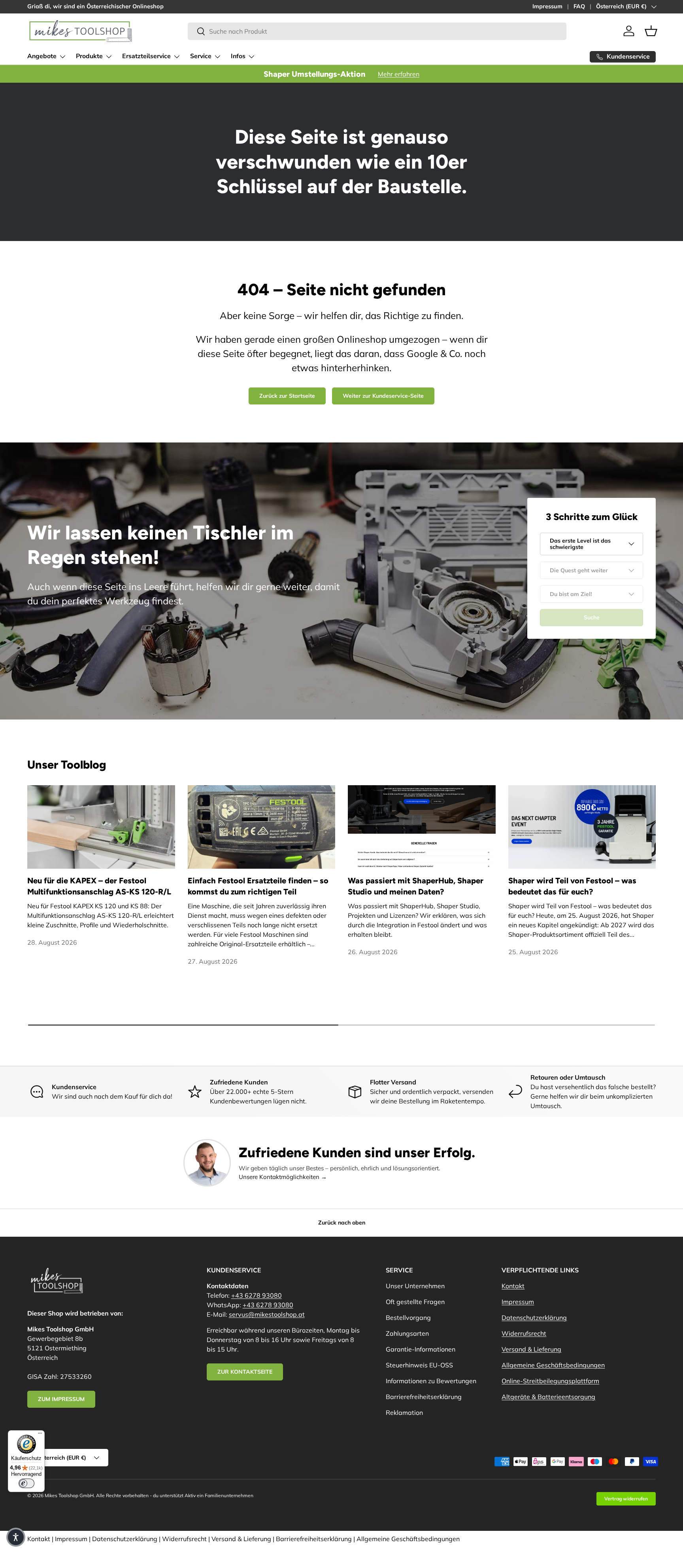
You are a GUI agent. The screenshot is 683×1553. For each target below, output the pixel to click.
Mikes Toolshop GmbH (69, 1495)
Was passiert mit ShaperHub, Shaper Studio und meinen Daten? (415, 886)
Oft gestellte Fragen (415, 1302)
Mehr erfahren (398, 74)
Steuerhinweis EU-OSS (419, 1365)
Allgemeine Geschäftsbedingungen (553, 1365)
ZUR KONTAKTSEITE (244, 1371)
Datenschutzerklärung (534, 1317)
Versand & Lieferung (531, 1349)
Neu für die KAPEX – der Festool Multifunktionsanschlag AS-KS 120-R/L (99, 886)
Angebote (42, 56)
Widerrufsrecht (524, 1333)
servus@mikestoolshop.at (267, 1314)
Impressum (547, 6)
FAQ (579, 6)
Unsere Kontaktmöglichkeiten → (283, 1177)
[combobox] (377, 31)
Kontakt (513, 1286)
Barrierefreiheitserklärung (424, 1397)
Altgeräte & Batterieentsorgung (548, 1397)
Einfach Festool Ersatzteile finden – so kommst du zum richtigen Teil (258, 886)
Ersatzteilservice (146, 56)
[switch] (26, 1483)
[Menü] (40, 1435)
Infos (238, 56)
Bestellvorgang (408, 1317)
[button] (651, 31)
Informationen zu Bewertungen (431, 1381)
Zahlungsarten (407, 1333)
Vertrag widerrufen (626, 1499)
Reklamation (404, 1412)
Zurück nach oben (341, 1222)
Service (200, 56)
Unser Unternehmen (415, 1286)
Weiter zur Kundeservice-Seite (383, 395)
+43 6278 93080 (256, 1295)
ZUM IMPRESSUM (61, 1399)
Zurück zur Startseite (287, 395)
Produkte (89, 56)
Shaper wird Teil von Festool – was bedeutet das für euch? (572, 886)
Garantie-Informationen (420, 1349)
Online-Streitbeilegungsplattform (550, 1381)
